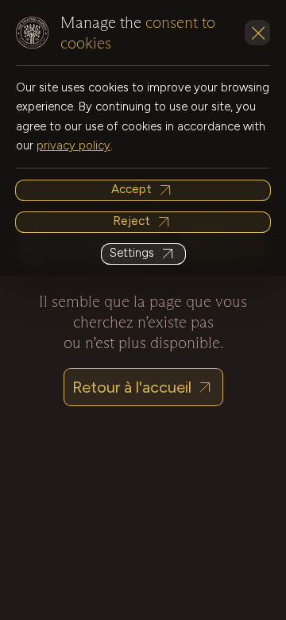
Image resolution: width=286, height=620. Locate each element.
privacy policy (73, 145)
